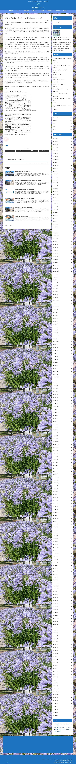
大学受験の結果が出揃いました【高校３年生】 (62, 99)
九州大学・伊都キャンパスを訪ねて (61, 93)
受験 (6, 145)
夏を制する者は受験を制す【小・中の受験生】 (62, 59)
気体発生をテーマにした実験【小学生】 (62, 65)
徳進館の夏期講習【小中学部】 (60, 70)
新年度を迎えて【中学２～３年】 (60, 89)
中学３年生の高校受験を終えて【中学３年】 (62, 106)
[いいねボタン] (6, 139)
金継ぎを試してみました (58, 79)
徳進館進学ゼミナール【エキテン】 (63, 727)
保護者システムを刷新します (59, 84)
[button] (44, 151)
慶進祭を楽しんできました (59, 74)
